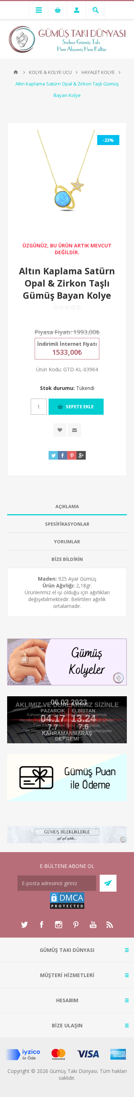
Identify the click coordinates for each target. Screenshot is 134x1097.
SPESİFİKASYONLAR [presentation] (67, 524)
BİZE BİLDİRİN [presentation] (67, 559)
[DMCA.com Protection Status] (67, 907)
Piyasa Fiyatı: (53, 332)
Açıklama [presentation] (67, 506)
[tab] (67, 506)
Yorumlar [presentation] (67, 541)
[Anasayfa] (15, 72)
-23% (108, 140)
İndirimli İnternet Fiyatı (67, 343)
